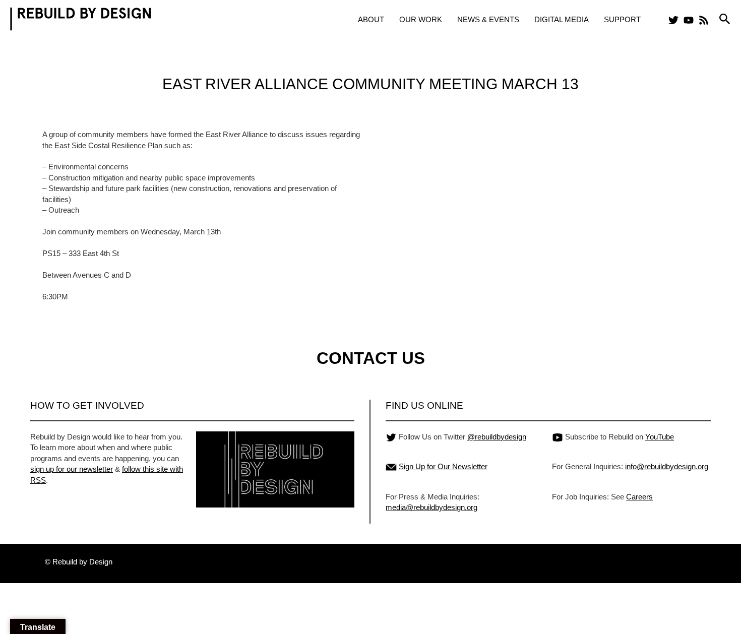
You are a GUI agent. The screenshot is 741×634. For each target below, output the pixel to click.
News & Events (488, 19)
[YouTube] (689, 20)
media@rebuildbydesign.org (431, 507)
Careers (639, 496)
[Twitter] (673, 20)
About (371, 19)
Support (622, 19)
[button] (725, 19)
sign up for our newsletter (71, 469)
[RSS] (704, 20)
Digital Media (561, 19)
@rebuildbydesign (496, 436)
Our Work (420, 19)
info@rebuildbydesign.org (666, 466)
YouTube (659, 436)
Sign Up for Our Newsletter (443, 466)
